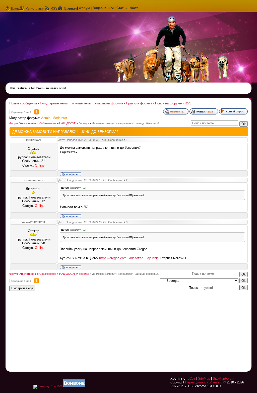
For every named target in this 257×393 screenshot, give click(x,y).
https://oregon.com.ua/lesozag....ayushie (129, 258)
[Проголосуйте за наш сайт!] (74, 386)
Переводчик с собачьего (203, 382)
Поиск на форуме (168, 103)
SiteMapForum (223, 378)
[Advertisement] (185, 328)
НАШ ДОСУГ (67, 123)
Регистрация (35, 8)
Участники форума (108, 103)
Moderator (59, 118)
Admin (45, 118)
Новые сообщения (23, 103)
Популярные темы (54, 103)
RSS (54, 8)
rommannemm (33, 180)
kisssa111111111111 (33, 222)
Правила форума (139, 103)
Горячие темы (81, 103)
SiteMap (204, 378)
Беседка (84, 123)
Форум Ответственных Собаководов (32, 123)
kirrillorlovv (33, 139)
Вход (15, 8)
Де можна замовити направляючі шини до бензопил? (125, 123)
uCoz (191, 378)
